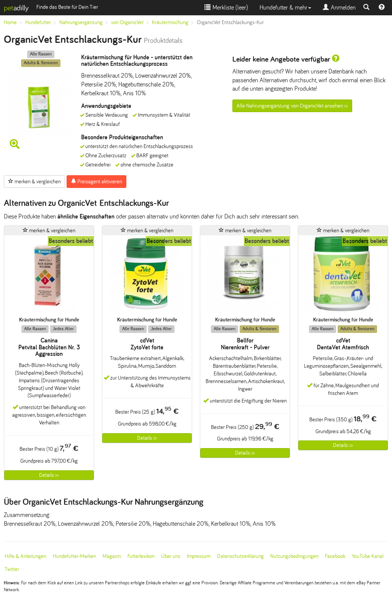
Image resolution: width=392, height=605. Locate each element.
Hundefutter (38, 22)
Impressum (199, 556)
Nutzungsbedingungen (294, 556)
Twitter (12, 569)
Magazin (112, 556)
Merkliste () (229, 7)
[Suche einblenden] (366, 7)
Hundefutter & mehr (283, 7)
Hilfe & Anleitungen (25, 556)
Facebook (335, 556)
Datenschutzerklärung (240, 556)
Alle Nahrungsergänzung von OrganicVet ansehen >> (292, 106)
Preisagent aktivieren (99, 181)
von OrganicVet (127, 22)
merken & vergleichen (37, 181)
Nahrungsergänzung (81, 22)
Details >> (49, 475)
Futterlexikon (141, 556)
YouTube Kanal (368, 556)
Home (10, 22)
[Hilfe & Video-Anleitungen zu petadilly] (381, 7)
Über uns (170, 556)
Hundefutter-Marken (74, 556)
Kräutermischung (170, 22)
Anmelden (342, 7)
